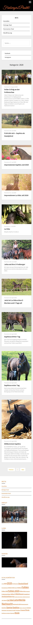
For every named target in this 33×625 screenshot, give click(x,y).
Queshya (4, 608)
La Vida (7, 229)
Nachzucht (7, 603)
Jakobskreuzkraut (26, 596)
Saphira (16, 607)
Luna (16, 599)
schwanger (24, 607)
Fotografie (28, 591)
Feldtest (19, 587)
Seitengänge (4, 610)
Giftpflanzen (19, 594)
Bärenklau (16, 583)
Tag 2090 (13, 610)
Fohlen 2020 (13, 591)
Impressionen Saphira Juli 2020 (16, 165)
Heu (13, 597)
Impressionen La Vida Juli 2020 (16, 195)
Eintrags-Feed (7, 25)
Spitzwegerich (9, 610)
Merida (22, 599)
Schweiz (29, 608)
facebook (7, 53)
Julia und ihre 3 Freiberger (14, 264)
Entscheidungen (5, 587)
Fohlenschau (22, 591)
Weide (17, 613)
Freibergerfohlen (6, 594)
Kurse (5, 600)
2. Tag (3, 583)
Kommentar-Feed (8, 29)
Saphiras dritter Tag (12, 336)
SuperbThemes (25, 621)
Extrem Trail (11, 587)
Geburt (13, 594)
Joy (3, 600)
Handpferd (27, 594)
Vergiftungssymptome (6, 613)
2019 (5, 583)
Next (23, 469)
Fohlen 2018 (5, 591)
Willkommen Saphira (12, 444)
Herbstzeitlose (7, 597)
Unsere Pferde (24, 610)
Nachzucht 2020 (17, 604)
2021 (13, 583)
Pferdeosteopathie (24, 604)
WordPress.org (7, 33)
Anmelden (6, 21)
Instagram (8, 57)
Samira (9, 607)
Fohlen (25, 587)
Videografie (12, 613)
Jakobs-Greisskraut (18, 596)
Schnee (20, 607)
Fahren (15, 587)
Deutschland (23, 583)
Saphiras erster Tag (12, 385)
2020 (9, 583)
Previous (11, 469)
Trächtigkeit (18, 610)
